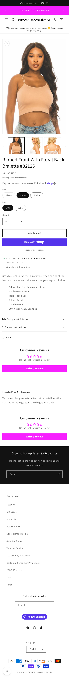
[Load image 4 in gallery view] (52, 145)
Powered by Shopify (44, 672)
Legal (9, 584)
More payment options (34, 250)
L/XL (20, 207)
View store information (18, 267)
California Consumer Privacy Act (23, 562)
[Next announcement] (63, 10)
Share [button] (9, 337)
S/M (8, 207)
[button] (6, 19)
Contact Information (17, 533)
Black (10, 196)
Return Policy (13, 526)
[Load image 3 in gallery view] (34, 145)
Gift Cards (11, 511)
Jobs (8, 577)
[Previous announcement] (5, 10)
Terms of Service (14, 548)
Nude (23, 195)
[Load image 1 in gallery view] (16, 145)
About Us (11, 519)
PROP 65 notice (14, 570)
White (37, 195)
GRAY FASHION (29, 672)
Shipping (5, 178)
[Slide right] (65, 146)
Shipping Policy (14, 541)
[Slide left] (3, 146)
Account (10, 504)
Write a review (34, 368)
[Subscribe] (58, 474)
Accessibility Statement (18, 555)
